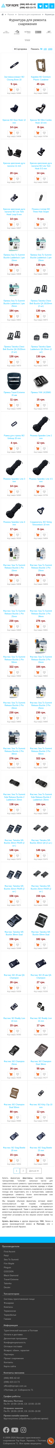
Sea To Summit (11, 1259)
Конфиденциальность (15, 1342)
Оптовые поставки (13, 1346)
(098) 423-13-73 (28, 7)
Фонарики (9, 1303)
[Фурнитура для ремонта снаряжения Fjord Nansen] (6, 32)
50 (41, 49)
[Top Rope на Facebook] (6, 1430)
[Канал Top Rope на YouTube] (15, 1430)
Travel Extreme (11, 1279)
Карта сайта (10, 1366)
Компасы (8, 1307)
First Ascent (9, 1251)
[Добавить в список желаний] (17, 89)
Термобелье (10, 1315)
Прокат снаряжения (14, 1358)
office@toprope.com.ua (15, 1386)
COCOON (8, 1271)
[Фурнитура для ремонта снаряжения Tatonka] (27, 32)
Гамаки (7, 1319)
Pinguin (7, 1267)
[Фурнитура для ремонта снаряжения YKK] (27, 40)
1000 (50, 49)
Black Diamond (11, 1275)
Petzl (6, 1255)
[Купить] (10, 89)
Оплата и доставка (13, 1334)
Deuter (7, 1287)
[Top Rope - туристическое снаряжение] (9, 6)
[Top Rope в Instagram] (23, 1430)
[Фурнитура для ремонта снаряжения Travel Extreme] (38, 32)
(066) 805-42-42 (28, 4)
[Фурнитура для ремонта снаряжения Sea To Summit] (16, 32)
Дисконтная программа (15, 1338)
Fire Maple (9, 1263)
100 (45, 49)
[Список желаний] (40, 6)
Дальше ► (34, 1171)
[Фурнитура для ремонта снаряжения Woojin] (48, 32)
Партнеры (9, 1354)
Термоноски (10, 1311)
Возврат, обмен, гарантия (16, 1350)
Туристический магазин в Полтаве (21, 1330)
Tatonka (7, 1283)
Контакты (8, 1362)
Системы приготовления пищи (19, 1299)
